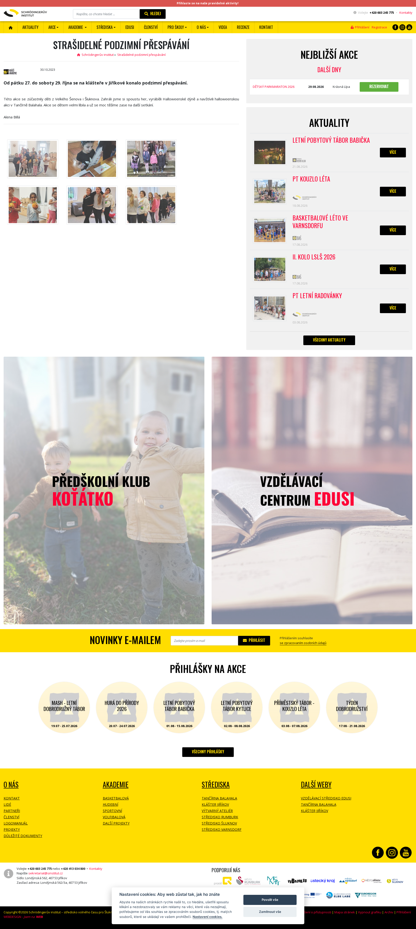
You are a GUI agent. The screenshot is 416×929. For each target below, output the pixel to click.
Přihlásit (256, 640)
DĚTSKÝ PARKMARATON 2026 (273, 86)
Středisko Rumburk (220, 817)
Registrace (379, 27)
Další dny (329, 69)
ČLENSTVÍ (151, 27)
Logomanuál (16, 823)
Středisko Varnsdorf (221, 829)
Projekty (12, 829)
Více (393, 152)
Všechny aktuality (329, 340)
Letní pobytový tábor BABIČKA (331, 140)
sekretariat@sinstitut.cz (45, 873)
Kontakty (405, 12)
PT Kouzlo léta (311, 179)
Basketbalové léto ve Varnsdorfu (320, 222)
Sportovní (112, 810)
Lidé (7, 804)
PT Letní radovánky (317, 296)
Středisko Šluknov (219, 823)
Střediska (216, 784)
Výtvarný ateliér (217, 810)
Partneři (12, 810)
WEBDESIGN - (23, 917)
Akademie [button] (76, 27)
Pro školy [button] (176, 27)
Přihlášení (361, 27)
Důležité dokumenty (23, 835)
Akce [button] (52, 27)
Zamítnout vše (270, 912)
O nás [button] (201, 27)
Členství (11, 817)
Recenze (243, 27)
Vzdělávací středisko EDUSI (326, 798)
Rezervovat (379, 86)
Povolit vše (270, 900)
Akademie (116, 784)
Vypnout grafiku (369, 912)
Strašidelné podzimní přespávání (141, 54)
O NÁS (11, 784)
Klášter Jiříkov (215, 804)
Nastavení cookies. (207, 917)
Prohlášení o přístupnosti (313, 912)
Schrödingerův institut (97, 54)
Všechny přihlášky (208, 752)
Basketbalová (116, 798)
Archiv (388, 912)
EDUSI (129, 27)
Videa (223, 27)
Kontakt (266, 27)
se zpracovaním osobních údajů (303, 643)
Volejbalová (114, 817)
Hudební (110, 804)
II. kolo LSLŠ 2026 (313, 257)
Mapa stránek (344, 912)
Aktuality (30, 27)
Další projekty (116, 823)
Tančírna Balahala (219, 798)
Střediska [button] (105, 27)
